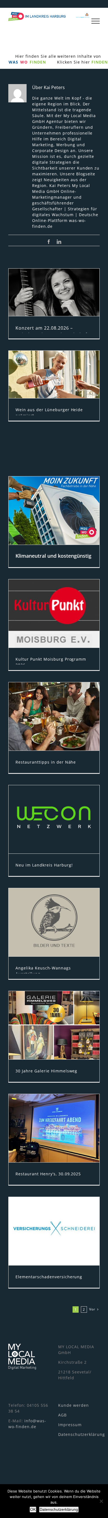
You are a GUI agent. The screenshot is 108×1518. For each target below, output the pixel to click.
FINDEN (99, 62)
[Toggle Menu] (95, 21)
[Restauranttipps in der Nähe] (54, 716)
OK (33, 1509)
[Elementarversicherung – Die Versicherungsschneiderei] (54, 1231)
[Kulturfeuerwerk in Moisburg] (54, 613)
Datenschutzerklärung (81, 1434)
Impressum (70, 1424)
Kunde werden (73, 1405)
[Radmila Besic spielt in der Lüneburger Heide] (54, 292)
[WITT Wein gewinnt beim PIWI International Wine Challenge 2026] (54, 374)
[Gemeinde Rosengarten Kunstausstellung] (54, 922)
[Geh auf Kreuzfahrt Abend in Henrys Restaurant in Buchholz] (54, 1128)
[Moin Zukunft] (54, 510)
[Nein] (101, 1501)
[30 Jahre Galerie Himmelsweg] (54, 1025)
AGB (62, 1415)
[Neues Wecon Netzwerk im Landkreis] (54, 819)
